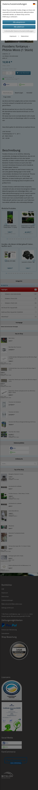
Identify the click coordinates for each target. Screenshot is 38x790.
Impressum (13, 36)
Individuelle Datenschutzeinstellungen (19, 31)
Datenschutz (25, 36)
